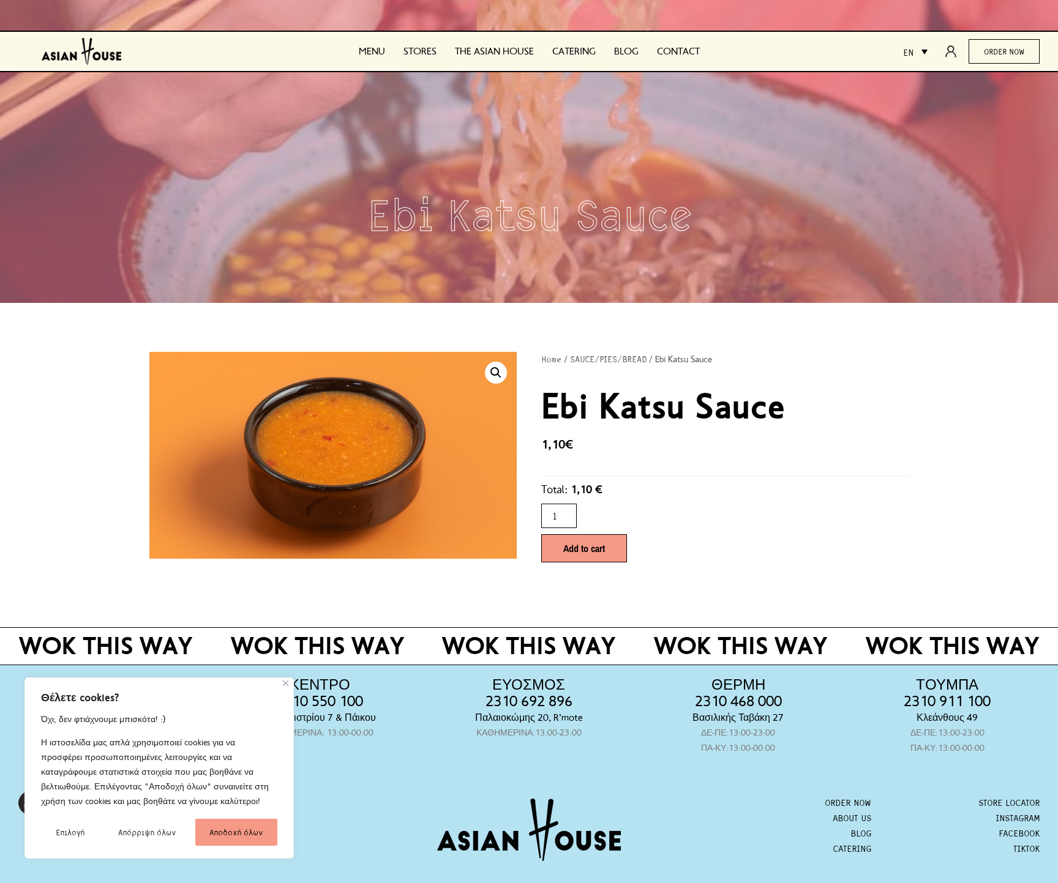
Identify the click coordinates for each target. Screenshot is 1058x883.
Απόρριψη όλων (147, 832)
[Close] (285, 683)
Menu (372, 51)
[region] (159, 768)
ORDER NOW (848, 802)
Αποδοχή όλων (236, 832)
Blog (626, 51)
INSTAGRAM (1018, 817)
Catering (574, 51)
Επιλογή (70, 832)
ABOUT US (852, 817)
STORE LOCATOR (1009, 802)
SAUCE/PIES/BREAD (608, 358)
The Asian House (494, 51)
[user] (954, 51)
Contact (678, 51)
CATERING (852, 848)
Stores (420, 51)
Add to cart (584, 548)
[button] (496, 373)
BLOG (860, 833)
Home (551, 358)
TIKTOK (1026, 848)
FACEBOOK (1019, 833)
